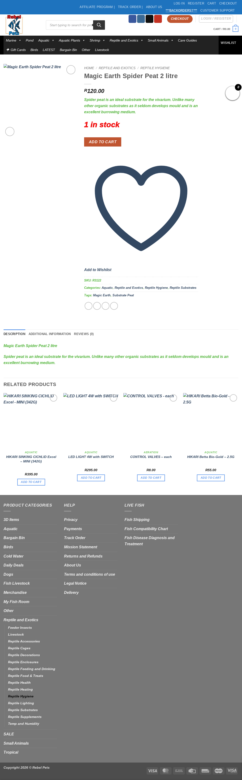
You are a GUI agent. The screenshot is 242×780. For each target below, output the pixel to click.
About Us (154, 7)
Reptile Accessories (24, 641)
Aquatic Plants (69, 40)
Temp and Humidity (23, 723)
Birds (34, 50)
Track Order (74, 538)
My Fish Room (16, 602)
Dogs (8, 574)
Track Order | (130, 7)
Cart (211, 3)
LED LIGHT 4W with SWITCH (91, 457)
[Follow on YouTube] (158, 19)
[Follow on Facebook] (132, 19)
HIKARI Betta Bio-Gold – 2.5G (210, 457)
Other (86, 50)
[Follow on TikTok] (149, 19)
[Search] (99, 25)
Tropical (11, 752)
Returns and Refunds (83, 556)
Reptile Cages (19, 648)
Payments (73, 529)
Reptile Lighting (21, 703)
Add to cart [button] (31, 482)
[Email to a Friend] (105, 306)
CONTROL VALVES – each (151, 457)
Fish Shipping (137, 520)
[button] (225, 29)
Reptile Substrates (183, 287)
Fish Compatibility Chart (146, 529)
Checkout (228, 3)
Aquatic (43, 40)
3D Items (11, 520)
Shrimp (95, 40)
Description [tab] (14, 334)
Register (196, 3)
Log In (179, 3)
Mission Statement (80, 547)
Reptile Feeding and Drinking (31, 669)
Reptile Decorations (24, 655)
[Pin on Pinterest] (114, 306)
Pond (30, 40)
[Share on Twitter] (97, 306)
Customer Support (217, 10)
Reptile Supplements (25, 717)
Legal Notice (75, 583)
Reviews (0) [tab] (84, 334)
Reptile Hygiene (155, 68)
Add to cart (103, 142)
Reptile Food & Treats (25, 676)
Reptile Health (19, 682)
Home (89, 68)
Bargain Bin (68, 50)
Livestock (102, 50)
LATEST (49, 50)
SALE (9, 734)
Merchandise (15, 593)
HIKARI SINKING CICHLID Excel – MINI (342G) (31, 459)
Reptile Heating (20, 689)
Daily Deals (14, 565)
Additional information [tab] (50, 334)
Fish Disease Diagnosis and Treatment (150, 541)
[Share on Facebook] (88, 306)
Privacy (71, 520)
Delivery (71, 593)
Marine (11, 40)
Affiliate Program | (97, 7)
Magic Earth (102, 295)
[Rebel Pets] (21, 25)
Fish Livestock (17, 583)
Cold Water (13, 556)
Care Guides (187, 40)
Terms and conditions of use (89, 574)
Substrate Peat (123, 295)
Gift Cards (18, 50)
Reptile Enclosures (23, 662)
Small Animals (158, 40)
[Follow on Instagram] (141, 19)
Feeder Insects (20, 627)
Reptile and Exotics (124, 40)
